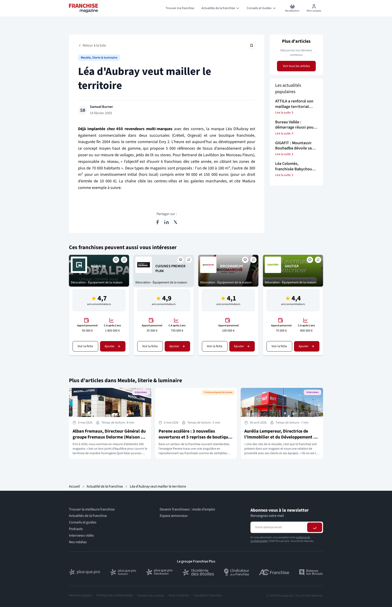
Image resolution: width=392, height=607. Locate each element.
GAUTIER (292, 266)
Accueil (74, 486)
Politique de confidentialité (114, 595)
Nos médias (78, 542)
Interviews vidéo (81, 535)
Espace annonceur (174, 515)
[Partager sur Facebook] (157, 222)
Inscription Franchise (208, 595)
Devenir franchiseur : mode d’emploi (187, 509)
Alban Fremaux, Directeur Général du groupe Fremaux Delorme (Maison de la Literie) (109, 437)
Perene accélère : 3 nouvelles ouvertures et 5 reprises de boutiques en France (195, 437)
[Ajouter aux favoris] (116, 260)
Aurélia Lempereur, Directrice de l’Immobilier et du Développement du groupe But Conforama (281, 437)
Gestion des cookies (150, 595)
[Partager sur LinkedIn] (166, 222)
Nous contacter (179, 595)
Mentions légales (80, 595)
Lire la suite (283, 113)
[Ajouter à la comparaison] (124, 260)
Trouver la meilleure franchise (92, 509)
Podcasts (76, 529)
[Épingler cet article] (251, 45)
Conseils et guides (82, 522)
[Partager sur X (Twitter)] (175, 222)
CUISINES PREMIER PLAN (170, 268)
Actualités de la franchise (88, 515)
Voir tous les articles (296, 66)
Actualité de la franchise (105, 486)
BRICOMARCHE (231, 266)
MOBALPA (98, 266)
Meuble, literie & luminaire (99, 57)
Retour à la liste (94, 45)
